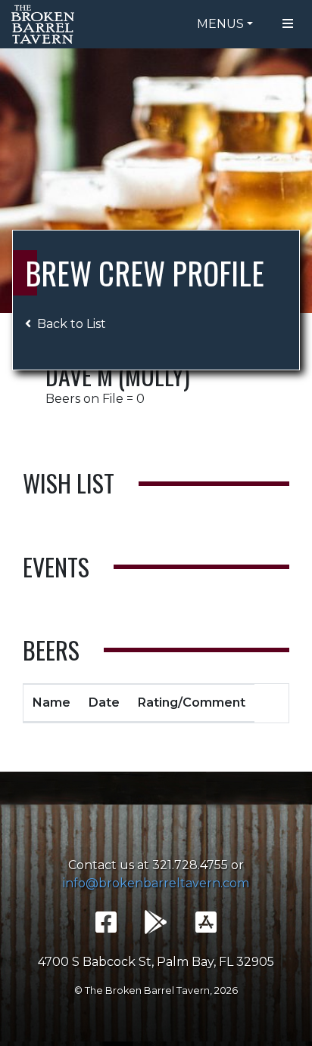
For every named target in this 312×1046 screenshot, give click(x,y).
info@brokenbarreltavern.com (156, 883)
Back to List (71, 324)
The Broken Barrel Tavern (45, 24)
